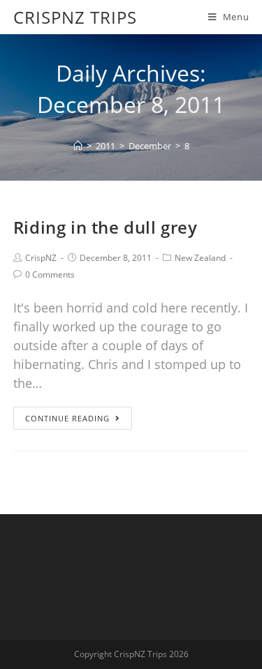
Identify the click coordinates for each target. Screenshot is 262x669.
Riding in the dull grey (105, 227)
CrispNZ (41, 258)
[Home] (77, 146)
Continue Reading (67, 418)
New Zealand (200, 258)
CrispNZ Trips (75, 17)
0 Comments (50, 274)
